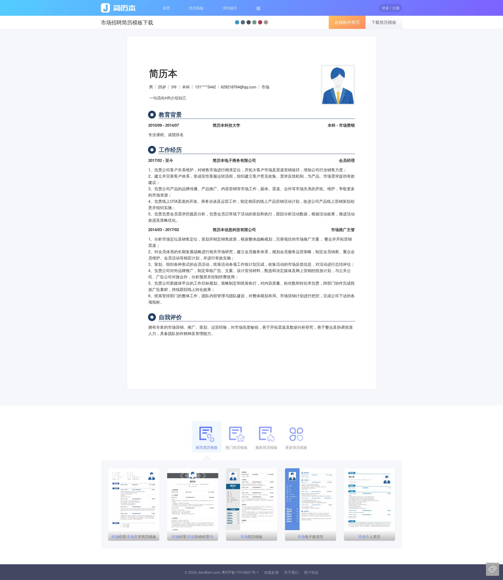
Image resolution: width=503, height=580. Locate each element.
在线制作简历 (347, 22)
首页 (166, 7)
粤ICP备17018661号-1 (240, 572)
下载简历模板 (383, 22)
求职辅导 (229, 7)
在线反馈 (271, 572)
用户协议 (311, 572)
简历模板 (196, 7)
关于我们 (291, 572)
